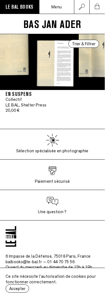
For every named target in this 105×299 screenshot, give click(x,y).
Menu (56, 7)
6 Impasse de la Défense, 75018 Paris (48, 256)
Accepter (17, 288)
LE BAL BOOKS (20, 7)
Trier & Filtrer (84, 43)
